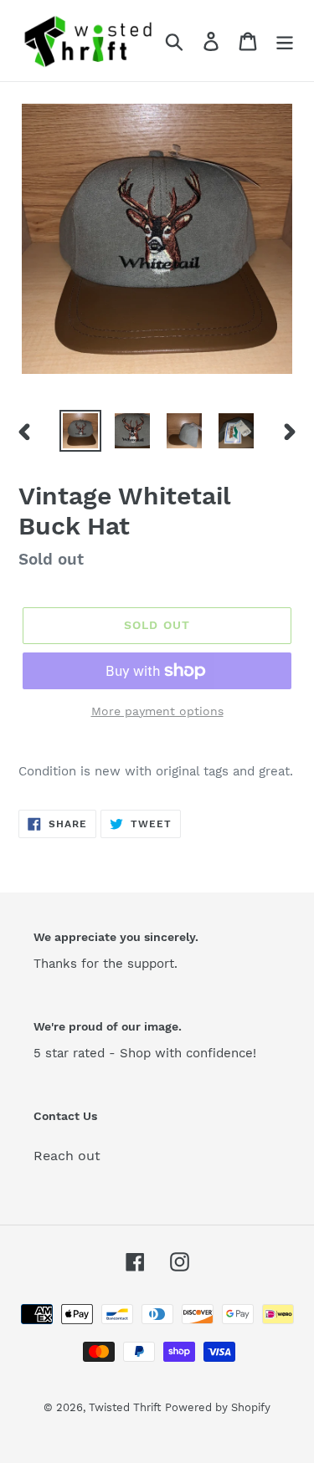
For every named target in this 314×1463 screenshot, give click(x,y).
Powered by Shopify (217, 1407)
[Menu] (284, 40)
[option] (80, 431)
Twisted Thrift (125, 1407)
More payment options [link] (157, 711)
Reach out (66, 1156)
